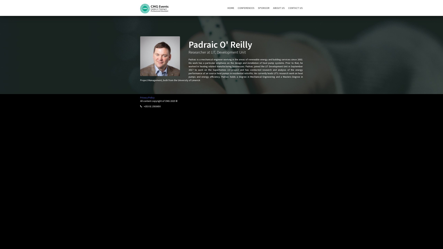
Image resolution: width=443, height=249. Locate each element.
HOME (231, 8)
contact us (295, 8)
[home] (154, 6)
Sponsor (264, 8)
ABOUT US (279, 8)
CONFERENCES (246, 8)
